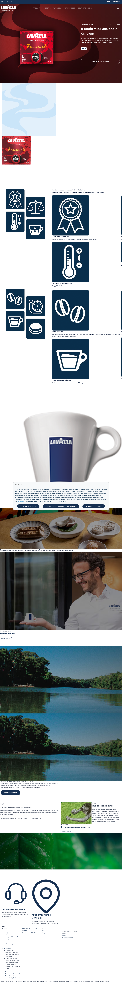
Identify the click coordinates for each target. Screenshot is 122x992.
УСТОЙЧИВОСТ (27, 931)
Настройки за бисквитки (12, 976)
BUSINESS (116, 2)
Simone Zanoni (7, 634)
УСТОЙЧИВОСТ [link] (69, 8)
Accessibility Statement (12, 978)
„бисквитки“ (20, 501)
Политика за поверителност (13, 972)
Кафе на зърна (10, 933)
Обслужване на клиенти (13, 909)
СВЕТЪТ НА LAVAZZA (8, 2)
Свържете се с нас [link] (86, 8)
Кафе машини (6, 948)
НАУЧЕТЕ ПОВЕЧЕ (10, 792)
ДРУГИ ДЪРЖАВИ (67, 937)
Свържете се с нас (47, 933)
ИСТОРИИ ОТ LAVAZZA (29, 928)
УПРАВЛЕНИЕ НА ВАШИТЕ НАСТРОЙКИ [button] (61, 506)
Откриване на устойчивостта (75, 827)
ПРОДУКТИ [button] (37, 8)
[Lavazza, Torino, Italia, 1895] (8, 8)
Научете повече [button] (5, 638)
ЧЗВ (43, 931)
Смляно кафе (10, 935)
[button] (118, 8)
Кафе (3, 931)
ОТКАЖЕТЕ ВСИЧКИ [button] (93, 506)
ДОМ (108, 2)
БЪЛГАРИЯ (65, 935)
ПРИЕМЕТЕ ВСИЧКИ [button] (28, 506)
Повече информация (100, 61)
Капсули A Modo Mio (12, 937)
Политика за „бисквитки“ (12, 974)
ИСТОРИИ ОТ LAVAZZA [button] (52, 8)
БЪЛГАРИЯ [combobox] (65, 933)
